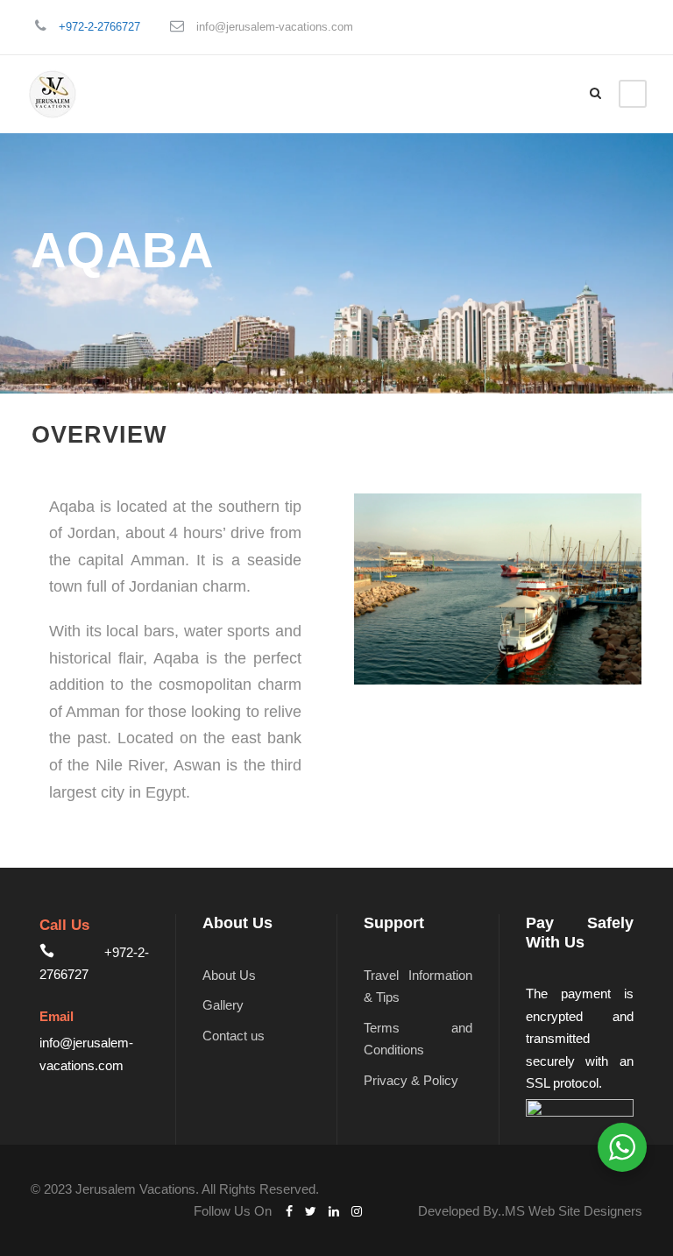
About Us (229, 975)
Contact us (233, 1035)
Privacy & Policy (411, 1080)
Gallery (223, 1004)
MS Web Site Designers (573, 1210)
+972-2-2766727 (99, 26)
